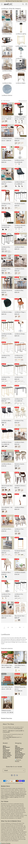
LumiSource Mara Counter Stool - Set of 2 (7, 268)
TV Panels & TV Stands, (14, 795)
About (4, 746)
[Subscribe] (23, 770)
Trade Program (7, 752)
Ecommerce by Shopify (19, 783)
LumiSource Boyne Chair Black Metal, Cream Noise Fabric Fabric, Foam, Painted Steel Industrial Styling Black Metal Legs (7, 464)
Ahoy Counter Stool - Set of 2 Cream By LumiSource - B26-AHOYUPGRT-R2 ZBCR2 (20, 615)
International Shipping (18, 750)
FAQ (16, 746)
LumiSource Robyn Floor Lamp (19, 507)
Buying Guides (19, 756)
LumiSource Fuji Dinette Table (19, 398)
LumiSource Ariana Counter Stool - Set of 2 (7, 160)
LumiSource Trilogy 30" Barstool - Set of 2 (20, 312)
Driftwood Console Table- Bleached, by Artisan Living (6, 710)
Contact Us (6, 751)
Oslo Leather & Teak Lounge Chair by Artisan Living (7, 665)
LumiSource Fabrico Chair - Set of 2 (7, 182)
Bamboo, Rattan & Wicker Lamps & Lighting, (13, 796)
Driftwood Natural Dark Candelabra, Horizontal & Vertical (20, 687)
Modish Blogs (18, 757)
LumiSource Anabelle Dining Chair (20, 572)
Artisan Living (6, 754)
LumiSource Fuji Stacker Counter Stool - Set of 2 (7, 247)
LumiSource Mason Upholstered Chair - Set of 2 (7, 420)
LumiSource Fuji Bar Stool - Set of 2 (7, 333)
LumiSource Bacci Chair (6, 572)
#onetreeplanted (18, 728)
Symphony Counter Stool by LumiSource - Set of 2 (20, 464)
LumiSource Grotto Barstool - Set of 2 (19, 268)
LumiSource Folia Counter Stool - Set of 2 (20, 420)
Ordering (17, 747)
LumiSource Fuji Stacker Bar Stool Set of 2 (20, 594)
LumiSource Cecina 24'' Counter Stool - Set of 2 (20, 485)
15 (19, 627)
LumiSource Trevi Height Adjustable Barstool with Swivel (6, 594)
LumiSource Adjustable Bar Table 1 (20, 225)
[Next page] (23, 627)
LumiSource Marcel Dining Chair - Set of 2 (20, 182)
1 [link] (4, 627)
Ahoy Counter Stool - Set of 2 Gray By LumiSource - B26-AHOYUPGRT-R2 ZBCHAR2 (7, 615)
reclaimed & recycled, (9, 794)
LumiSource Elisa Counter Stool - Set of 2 (20, 290)
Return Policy (18, 752)
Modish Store (10, 783)
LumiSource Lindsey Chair (7, 312)
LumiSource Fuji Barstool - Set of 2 (6, 550)
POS (13, 783)
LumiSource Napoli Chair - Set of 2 (19, 247)
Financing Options (20, 754)
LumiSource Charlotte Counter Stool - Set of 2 (7, 138)
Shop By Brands (19, 755)
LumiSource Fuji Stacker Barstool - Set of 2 (7, 355)
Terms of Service (7, 755)
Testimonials (6, 750)
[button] (1, 4)
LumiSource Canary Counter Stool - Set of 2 (7, 442)
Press (4, 748)
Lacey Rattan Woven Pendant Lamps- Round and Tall (20, 665)
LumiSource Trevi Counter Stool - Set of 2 (20, 529)
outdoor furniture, (15, 792)
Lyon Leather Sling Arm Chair (7, 687)
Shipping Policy (19, 748)
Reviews (5, 757)
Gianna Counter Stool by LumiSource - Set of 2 (7, 485)
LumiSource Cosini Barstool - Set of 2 (19, 442)
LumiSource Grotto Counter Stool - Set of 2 (20, 138)
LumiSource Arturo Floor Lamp (6, 529)
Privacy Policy (6, 756)
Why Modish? (6, 747)
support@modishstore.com (12, 737)
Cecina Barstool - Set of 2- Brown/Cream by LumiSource (7, 507)
